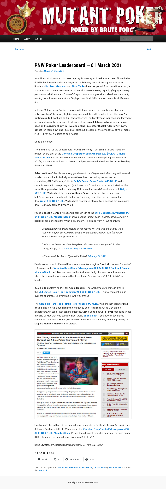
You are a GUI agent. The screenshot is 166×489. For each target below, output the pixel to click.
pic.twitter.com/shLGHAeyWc (77, 248)
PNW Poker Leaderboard (80, 467)
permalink (42, 470)
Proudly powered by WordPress (83, 482)
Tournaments (99, 467)
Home (16, 39)
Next (150, 49)
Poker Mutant (115, 467)
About (27, 39)
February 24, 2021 (97, 256)
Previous (18, 49)
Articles (38, 39)
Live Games (62, 467)
